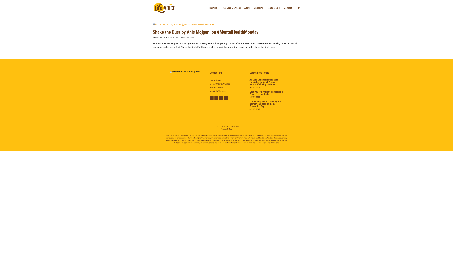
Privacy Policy (226, 129)
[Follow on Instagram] (226, 98)
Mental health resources (185, 37)
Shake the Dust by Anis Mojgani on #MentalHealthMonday (205, 32)
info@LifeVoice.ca (218, 91)
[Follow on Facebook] (216, 98)
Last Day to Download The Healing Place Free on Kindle (266, 93)
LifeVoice (158, 37)
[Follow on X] (221, 98)
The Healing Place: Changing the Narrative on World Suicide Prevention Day (265, 104)
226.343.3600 (216, 87)
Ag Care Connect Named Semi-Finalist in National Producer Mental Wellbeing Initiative (264, 82)
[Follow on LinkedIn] (212, 98)
